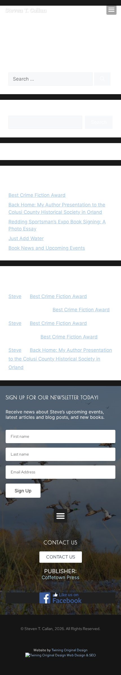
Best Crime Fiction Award (37, 195)
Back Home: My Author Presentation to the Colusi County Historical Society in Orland (60, 358)
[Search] (102, 79)
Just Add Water (26, 238)
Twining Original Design (69, 650)
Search (16, 112)
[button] (111, 10)
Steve (14, 296)
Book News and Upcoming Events (46, 248)
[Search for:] (51, 79)
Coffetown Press (60, 577)
